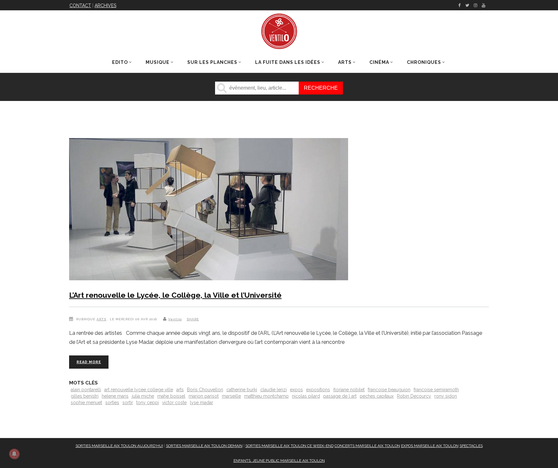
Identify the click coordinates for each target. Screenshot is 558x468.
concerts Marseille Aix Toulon (367, 445)
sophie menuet (86, 402)
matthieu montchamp (266, 396)
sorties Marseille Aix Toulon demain (204, 445)
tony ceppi (147, 402)
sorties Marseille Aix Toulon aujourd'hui (119, 445)
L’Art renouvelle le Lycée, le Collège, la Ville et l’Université (175, 295)
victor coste (174, 402)
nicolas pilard (306, 396)
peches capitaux (377, 396)
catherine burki (241, 389)
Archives (105, 5)
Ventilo (175, 319)
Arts (101, 319)
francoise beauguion (389, 389)
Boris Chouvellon (205, 389)
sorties (112, 402)
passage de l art (339, 396)
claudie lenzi (273, 389)
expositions (318, 389)
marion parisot (204, 396)
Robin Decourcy (414, 396)
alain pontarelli (86, 389)
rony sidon (445, 396)
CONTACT (80, 5)
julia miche (143, 396)
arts (180, 389)
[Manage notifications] (14, 454)
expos (296, 389)
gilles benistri (84, 396)
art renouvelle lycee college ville (138, 389)
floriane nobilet (349, 389)
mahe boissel (171, 396)
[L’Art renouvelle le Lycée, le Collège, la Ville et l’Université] (208, 210)
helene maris (115, 396)
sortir (127, 402)
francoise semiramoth (436, 389)
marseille (231, 396)
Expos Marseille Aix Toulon (430, 445)
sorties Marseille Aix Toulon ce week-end (289, 445)
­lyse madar (201, 402)
